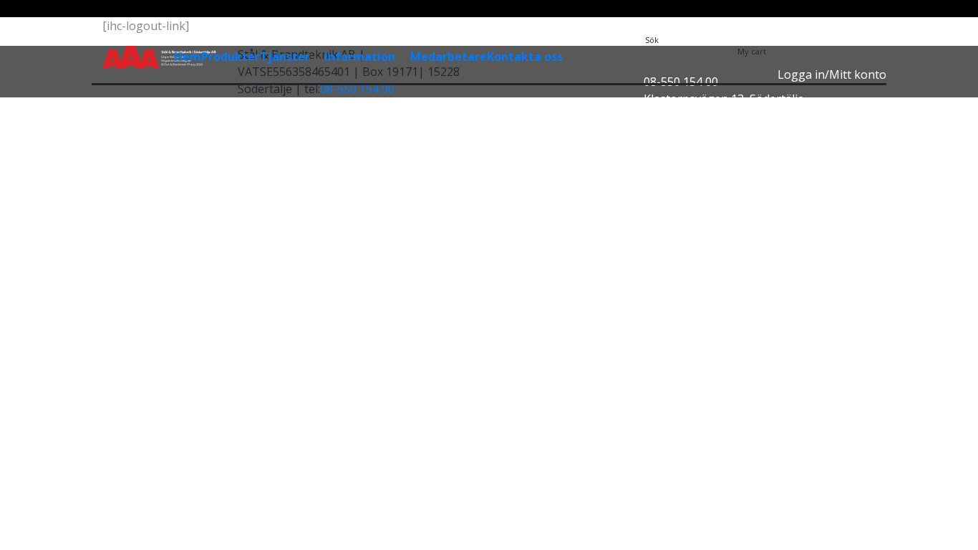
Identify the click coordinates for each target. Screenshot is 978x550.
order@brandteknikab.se (708, 116)
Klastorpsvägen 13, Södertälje (722, 99)
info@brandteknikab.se (703, 133)
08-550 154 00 (357, 89)
